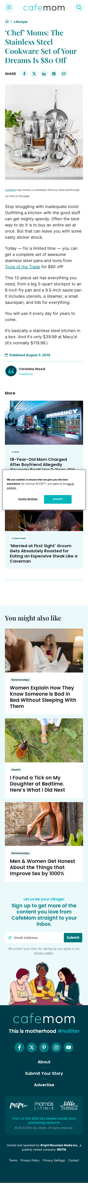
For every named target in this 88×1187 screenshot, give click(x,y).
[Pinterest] (44, 1047)
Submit (73, 937)
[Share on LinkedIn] (44, 74)
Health (15, 769)
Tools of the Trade (22, 266)
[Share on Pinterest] (54, 74)
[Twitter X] (32, 1047)
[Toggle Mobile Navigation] (9, 7)
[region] (44, 489)
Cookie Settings (28, 499)
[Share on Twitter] (34, 74)
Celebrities (18, 538)
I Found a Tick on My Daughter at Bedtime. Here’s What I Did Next (37, 783)
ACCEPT (58, 499)
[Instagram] (56, 1047)
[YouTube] (68, 1047)
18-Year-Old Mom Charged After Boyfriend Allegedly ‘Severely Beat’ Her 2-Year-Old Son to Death (42, 467)
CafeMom (10, 189)
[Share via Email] (64, 74)
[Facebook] (19, 1047)
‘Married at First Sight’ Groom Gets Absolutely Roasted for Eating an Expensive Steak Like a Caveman (43, 553)
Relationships (20, 680)
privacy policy (43, 953)
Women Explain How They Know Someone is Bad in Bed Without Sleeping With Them (43, 697)
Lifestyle (21, 22)
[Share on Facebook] (24, 74)
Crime (15, 452)
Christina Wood (32, 369)
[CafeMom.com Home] (44, 7)
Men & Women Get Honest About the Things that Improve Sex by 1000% (42, 867)
